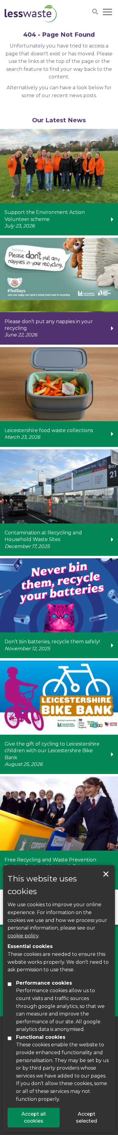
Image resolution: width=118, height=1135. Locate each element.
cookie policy (23, 936)
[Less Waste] (31, 13)
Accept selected (105, 874)
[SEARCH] (95, 11)
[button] (107, 11)
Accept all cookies (33, 1117)
